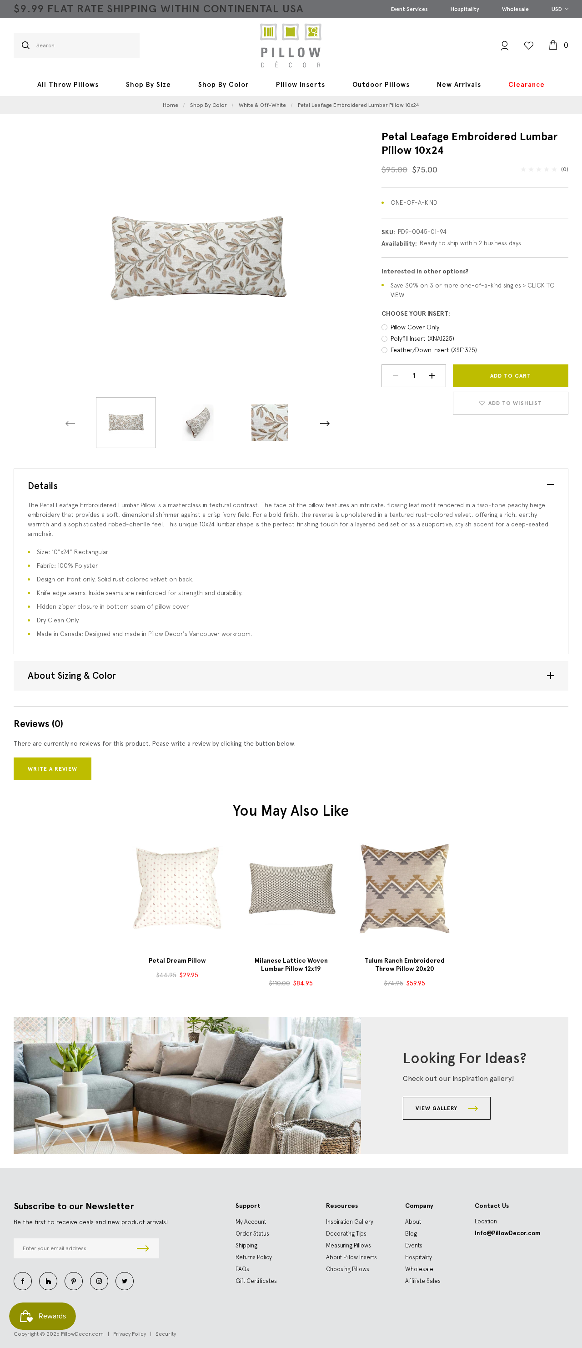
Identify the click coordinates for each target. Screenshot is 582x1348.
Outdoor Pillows (381, 85)
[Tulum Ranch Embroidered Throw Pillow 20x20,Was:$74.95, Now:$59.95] (404, 888)
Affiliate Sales (423, 1280)
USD (557, 9)
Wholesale (515, 9)
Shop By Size (148, 85)
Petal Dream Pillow (177, 960)
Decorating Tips (346, 1233)
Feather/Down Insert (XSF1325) (434, 349)
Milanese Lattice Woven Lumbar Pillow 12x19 (291, 965)
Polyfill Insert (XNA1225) (422, 338)
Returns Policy (254, 1257)
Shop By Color (223, 85)
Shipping (246, 1245)
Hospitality (465, 9)
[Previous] (70, 423)
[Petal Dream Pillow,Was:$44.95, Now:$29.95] (177, 888)
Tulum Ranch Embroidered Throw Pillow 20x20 (405, 965)
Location (486, 1221)
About (413, 1221)
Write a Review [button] (52, 769)
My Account (251, 1221)
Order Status (252, 1233)
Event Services (409, 9)
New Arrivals (459, 85)
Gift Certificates (256, 1280)
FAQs (242, 1269)
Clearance (526, 85)
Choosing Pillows (347, 1269)
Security (166, 1334)
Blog (411, 1233)
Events (413, 1245)
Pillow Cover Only (415, 327)
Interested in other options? (424, 271)
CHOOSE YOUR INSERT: (415, 314)
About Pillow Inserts (351, 1257)
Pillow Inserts (300, 85)
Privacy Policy (129, 1334)
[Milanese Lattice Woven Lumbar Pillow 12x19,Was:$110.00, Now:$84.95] (291, 888)
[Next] (325, 423)
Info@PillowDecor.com (508, 1233)
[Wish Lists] (528, 45)
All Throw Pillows (68, 85)
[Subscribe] (143, 1248)
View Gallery (437, 1108)
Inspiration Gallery (349, 1221)
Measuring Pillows (348, 1245)
